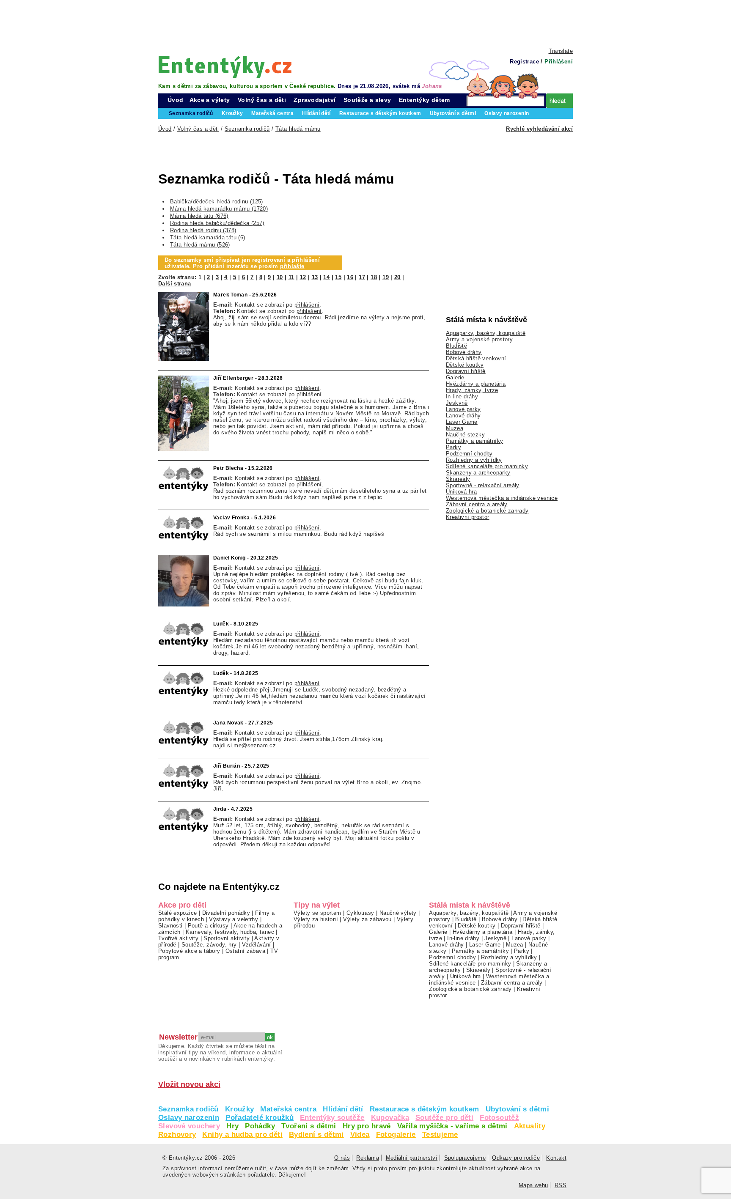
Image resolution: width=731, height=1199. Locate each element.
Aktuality (529, 1126)
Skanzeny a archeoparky (478, 472)
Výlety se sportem (317, 913)
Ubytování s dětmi (518, 1109)
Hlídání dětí (343, 1109)
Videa (360, 1134)
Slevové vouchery (189, 1126)
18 (374, 277)
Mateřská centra (288, 1109)
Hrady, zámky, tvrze (472, 390)
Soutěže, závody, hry (209, 944)
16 (350, 277)
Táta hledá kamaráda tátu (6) (207, 237)
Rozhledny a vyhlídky (474, 460)
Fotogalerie (396, 1134)
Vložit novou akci (189, 1084)
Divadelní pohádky (226, 913)
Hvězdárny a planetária (476, 384)
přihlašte (292, 266)
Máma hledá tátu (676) (199, 216)
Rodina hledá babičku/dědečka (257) (217, 223)
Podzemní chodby (469, 453)
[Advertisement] (365, 23)
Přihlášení (558, 61)
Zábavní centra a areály (477, 504)
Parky (453, 447)
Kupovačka (390, 1118)
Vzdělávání (256, 944)
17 (362, 277)
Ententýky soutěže (332, 1118)
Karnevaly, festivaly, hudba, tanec (230, 932)
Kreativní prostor (467, 517)
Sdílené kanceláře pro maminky (487, 466)
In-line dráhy (462, 396)
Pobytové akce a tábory (189, 951)
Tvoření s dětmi (308, 1126)
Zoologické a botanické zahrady (487, 511)
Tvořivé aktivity (178, 938)
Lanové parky (463, 409)
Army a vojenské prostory (479, 339)
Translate (561, 51)
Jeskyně (457, 403)
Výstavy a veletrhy (233, 919)
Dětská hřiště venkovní (476, 358)
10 (280, 277)
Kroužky (239, 1109)
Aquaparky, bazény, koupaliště (485, 333)
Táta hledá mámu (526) (200, 244)
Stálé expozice (177, 913)
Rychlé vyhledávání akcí (539, 129)
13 (315, 277)
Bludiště (456, 346)
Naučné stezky (465, 434)
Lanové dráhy (463, 415)
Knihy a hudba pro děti (242, 1134)
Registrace (524, 61)
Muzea (454, 428)
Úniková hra (461, 491)
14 (326, 277)
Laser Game (462, 422)
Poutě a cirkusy (208, 925)
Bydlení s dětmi (316, 1134)
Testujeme (440, 1134)
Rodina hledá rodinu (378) (203, 230)
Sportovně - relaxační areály (482, 485)
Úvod (176, 99)
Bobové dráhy (464, 352)
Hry (232, 1126)
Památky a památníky (474, 441)
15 (338, 277)
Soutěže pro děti (444, 1118)
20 (397, 277)
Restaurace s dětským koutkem (424, 1109)
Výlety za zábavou (367, 919)
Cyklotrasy (360, 913)
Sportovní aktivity (226, 938)
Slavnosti (170, 925)
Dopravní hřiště (466, 371)
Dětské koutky (465, 365)
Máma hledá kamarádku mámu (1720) (219, 209)
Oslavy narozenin (188, 1118)
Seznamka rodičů (188, 1109)
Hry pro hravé (367, 1126)
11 (291, 277)
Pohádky (260, 1126)
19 (385, 277)
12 (303, 277)
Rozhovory (177, 1134)
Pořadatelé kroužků (259, 1118)
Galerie (455, 377)
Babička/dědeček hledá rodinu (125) (216, 201)
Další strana (174, 283)
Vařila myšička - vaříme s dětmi (452, 1126)
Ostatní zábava (245, 951)
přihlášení (307, 305)
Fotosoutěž (499, 1118)
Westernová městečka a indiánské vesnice (502, 498)
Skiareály (458, 479)
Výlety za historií (316, 919)
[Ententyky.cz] (225, 67)
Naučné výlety (398, 913)
